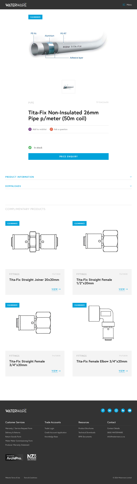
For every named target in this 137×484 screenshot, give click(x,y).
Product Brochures (86, 428)
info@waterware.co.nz (116, 436)
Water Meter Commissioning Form (19, 440)
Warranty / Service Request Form (18, 428)
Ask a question (60, 129)
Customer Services (15, 422)
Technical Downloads (87, 432)
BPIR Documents (85, 436)
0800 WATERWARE (115, 432)
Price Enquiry (68, 156)
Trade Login (49, 428)
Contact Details (113, 428)
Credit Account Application (55, 432)
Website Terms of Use (12, 478)
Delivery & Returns (12, 432)
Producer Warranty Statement (17, 445)
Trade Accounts (53, 422)
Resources (84, 422)
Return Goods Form (13, 436)
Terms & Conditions (30, 478)
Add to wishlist (40, 129)
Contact (111, 422)
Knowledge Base (51, 436)
